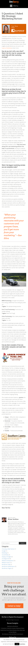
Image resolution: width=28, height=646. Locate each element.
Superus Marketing (6, 48)
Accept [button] (17, 644)
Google (4, 551)
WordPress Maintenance (8, 566)
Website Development (7, 560)
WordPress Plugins (6, 568)
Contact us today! (14, 605)
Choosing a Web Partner (8, 549)
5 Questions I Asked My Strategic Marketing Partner (12, 628)
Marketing (4, 553)
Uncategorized (5, 558)
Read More (22, 644)
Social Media (5, 555)
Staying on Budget (6, 557)
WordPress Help (6, 564)
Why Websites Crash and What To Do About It (12, 634)
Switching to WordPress (12, 626)
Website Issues (6, 562)
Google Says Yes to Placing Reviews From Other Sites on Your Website (12, 631)
